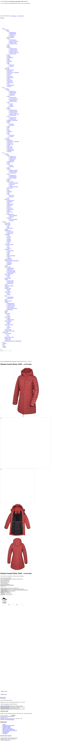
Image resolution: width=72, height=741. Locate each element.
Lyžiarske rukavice (10, 307)
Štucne (8, 290)
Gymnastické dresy (10, 161)
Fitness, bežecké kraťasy (13, 41)
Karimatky (9, 239)
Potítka (8, 254)
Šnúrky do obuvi (10, 233)
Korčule (6, 265)
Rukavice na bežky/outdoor (12, 308)
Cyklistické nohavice (13, 48)
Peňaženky (7, 287)
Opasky (6, 284)
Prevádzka (4, 343)
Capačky (8, 202)
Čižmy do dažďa (10, 204)
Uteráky (8, 256)
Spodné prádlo (9, 187)
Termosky (9, 248)
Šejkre (8, 246)
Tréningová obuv (10, 82)
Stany (8, 314)
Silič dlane (9, 240)
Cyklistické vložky (10, 250)
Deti (3, 152)
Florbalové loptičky (10, 268)
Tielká (8, 192)
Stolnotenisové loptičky (11, 271)
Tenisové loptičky (10, 273)
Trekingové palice (8, 329)
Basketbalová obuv (10, 69)
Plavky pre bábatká (12, 177)
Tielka (8, 62)
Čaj (7, 334)
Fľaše (8, 245)
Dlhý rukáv (11, 66)
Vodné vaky (9, 258)
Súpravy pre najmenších (13, 182)
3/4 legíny (11, 103)
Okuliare (6, 279)
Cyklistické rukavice (10, 304)
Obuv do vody (9, 76)
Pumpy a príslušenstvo (11, 255)
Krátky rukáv (11, 64)
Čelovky (8, 251)
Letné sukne (11, 123)
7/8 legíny (11, 105)
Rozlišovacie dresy (8, 300)
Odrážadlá (9, 261)
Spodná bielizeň (10, 57)
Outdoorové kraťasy (13, 42)
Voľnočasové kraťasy (13, 43)
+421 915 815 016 (20, 15)
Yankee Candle (7, 339)
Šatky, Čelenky (7, 317)
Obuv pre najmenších (13, 215)
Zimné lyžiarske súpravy (13, 186)
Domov (1, 361)
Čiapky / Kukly (7, 224)
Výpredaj (4, 347)
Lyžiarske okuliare (10, 280)
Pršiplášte (9, 56)
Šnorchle (8, 294)
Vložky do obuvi (10, 231)
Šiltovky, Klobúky (8, 320)
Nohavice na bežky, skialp (14, 52)
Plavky (8, 54)
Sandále (8, 78)
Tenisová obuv (9, 81)
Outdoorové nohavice (13, 51)
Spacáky (8, 315)
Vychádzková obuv (10, 150)
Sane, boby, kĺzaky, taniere (9, 330)
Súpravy (8, 58)
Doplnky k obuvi (8, 230)
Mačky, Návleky (8, 274)
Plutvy (8, 293)
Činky (8, 235)
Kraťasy (8, 38)
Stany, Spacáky (7, 313)
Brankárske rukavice (11, 303)
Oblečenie (7, 29)
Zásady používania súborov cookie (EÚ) (10, 730)
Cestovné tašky (7, 223)
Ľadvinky (9, 327)
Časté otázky (5, 733)
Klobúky (8, 322)
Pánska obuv (7, 68)
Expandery (9, 236)
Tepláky (8, 59)
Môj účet (4, 724)
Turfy (8, 83)
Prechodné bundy (12, 32)
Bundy (8, 31)
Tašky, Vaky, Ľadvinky (9, 324)
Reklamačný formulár (6, 727)
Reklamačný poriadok (7, 726)
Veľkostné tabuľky (6, 731)
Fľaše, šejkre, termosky (9, 244)
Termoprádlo (9, 61)
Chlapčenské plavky (13, 176)
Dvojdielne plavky (12, 118)
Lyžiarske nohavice (12, 53)
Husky (5, 694)
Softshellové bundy (12, 33)
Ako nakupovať (5, 732)
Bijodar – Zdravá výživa (9, 337)
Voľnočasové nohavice (13, 49)
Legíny (8, 44)
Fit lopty (8, 238)
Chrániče (6, 229)
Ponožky (8, 289)
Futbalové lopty (10, 269)
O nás (4, 342)
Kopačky (8, 206)
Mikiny (8, 46)
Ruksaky (6, 310)
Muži (4, 28)
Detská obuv (7, 199)
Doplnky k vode (8, 278)
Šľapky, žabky (9, 80)
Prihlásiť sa (13, 715)
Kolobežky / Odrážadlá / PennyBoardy (12, 260)
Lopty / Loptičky (8, 266)
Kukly (8, 226)
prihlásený (6, 704)
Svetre (8, 127)
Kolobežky (9, 264)
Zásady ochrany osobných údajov (9, 729)
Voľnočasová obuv (10, 214)
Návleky (8, 276)
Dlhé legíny (11, 106)
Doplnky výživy (8, 338)
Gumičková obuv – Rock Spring (13, 72)
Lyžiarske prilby (10, 298)
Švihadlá (8, 241)
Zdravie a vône (5, 332)
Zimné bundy (11, 36)
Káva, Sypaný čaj (8, 333)
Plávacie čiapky (10, 228)
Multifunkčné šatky (10, 319)
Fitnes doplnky (7, 234)
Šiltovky (8, 323)
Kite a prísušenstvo (8, 259)
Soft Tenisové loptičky (11, 270)
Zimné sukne (11, 125)
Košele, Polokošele (10, 37)
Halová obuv (9, 73)
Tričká (8, 63)
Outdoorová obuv (10, 77)
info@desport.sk (14, 15)
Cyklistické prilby (10, 297)
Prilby (6, 295)
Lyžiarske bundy (12, 34)
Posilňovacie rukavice (11, 305)
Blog (3, 344)
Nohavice (9, 47)
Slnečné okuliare (10, 283)
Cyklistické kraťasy (12, 39)
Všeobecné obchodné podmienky (9, 725)
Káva (8, 335)
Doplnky (4, 221)
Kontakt (4, 345)
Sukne (8, 122)
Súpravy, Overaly (10, 181)
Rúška (6, 312)
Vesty (8, 67)
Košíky (8, 253)
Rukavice (6, 302)
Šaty (8, 128)
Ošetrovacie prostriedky (9, 285)
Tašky (8, 325)
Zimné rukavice (10, 309)
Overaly (10, 185)
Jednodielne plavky (12, 117)
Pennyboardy (9, 263)
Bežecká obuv (9, 71)
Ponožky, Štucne (8, 288)
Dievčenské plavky (12, 175)
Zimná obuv (9, 86)
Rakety (6, 299)
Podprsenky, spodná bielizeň (12, 120)
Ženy (4, 87)
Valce (8, 243)
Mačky (8, 275)
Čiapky (8, 225)
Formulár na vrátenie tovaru (8, 728)
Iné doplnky (7, 249)
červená (5, 691)
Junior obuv (11, 216)
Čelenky (8, 318)
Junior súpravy (12, 184)
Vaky (8, 328)
